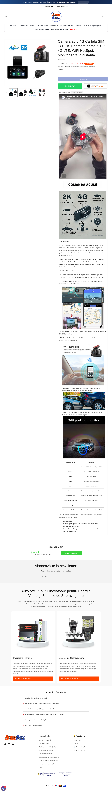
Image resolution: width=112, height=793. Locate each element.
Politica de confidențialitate (48, 747)
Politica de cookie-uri (46, 750)
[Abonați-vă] (70, 576)
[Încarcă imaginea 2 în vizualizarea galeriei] (22, 92)
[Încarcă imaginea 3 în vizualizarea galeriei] (32, 92)
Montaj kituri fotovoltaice (47, 764)
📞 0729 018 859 (79, 750)
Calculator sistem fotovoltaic (48, 760)
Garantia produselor (45, 754)
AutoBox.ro (60, 788)
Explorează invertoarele (23, 678)
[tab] (64, 92)
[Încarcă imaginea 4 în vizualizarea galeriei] (42, 92)
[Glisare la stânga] (6, 93)
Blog (40, 767)
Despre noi (77, 740)
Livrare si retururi (44, 743)
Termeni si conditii (45, 740)
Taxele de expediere (70, 66)
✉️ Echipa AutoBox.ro (81, 747)
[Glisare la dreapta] (49, 93)
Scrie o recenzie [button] (71, 553)
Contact (76, 743)
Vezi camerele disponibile (69, 678)
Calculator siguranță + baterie (49, 757)
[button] (6, 16)
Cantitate (60, 69)
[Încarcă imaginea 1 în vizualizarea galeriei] (13, 92)
